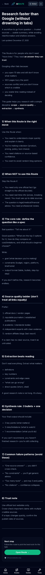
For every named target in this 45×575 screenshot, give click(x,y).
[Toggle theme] (41, 4)
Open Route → (22, 552)
